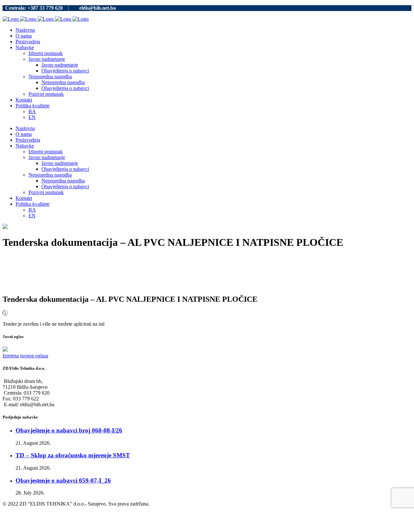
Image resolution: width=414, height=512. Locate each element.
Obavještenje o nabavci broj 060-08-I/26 (69, 430)
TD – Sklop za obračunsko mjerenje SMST (73, 455)
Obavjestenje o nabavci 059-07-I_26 (63, 480)
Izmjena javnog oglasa (25, 355)
